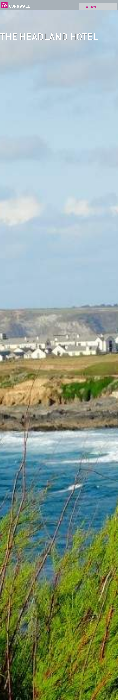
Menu (93, 6)
